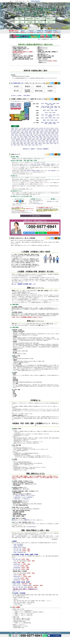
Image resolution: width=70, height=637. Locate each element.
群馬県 (48, 107)
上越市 (44, 136)
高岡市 (21, 143)
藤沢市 (18, 132)
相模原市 (33, 128)
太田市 (45, 137)
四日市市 (29, 139)
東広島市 (25, 136)
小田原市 (22, 132)
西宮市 (56, 133)
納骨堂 (15, 541)
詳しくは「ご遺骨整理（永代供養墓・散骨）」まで (23, 284)
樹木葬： (19, 562)
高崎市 (41, 137)
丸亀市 (36, 143)
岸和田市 (24, 129)
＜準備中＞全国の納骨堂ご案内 (19, 552)
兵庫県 (50, 115)
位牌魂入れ (53, 164)
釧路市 (43, 135)
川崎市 (29, 128)
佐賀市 (48, 143)
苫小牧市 (39, 135)
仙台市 (16, 128)
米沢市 (54, 142)
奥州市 (21, 142)
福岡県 (42, 122)
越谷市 (16, 133)
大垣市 (18, 137)
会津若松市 (18, 139)
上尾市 (57, 132)
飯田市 (15, 137)
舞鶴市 (33, 136)
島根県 (54, 117)
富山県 (46, 112)
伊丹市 (12, 135)
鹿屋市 (48, 139)
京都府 (46, 115)
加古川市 (16, 135)
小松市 (43, 142)
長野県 (55, 107)
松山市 (35, 140)
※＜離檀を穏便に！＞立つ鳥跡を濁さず (21, 498)
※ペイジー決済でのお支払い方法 (36, 203)
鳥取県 (50, 117)
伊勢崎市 (49, 137)
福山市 (21, 136)
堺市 (45, 128)
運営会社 (16, 632)
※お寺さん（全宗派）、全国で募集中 (20, 95)
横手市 (29, 143)
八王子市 (56, 128)
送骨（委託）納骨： (22, 549)
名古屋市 (41, 128)
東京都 (42, 106)
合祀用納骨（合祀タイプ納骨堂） (20, 547)
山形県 (48, 104)
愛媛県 (44, 120)
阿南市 (22, 144)
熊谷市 (41, 132)
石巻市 (37, 136)
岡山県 (42, 117)
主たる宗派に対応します (17, 83)
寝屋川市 (50, 129)
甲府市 (55, 143)
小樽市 (35, 135)
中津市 (32, 142)
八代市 (37, 139)
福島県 (52, 104)
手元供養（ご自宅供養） (19, 593)
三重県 (52, 110)
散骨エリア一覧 (16, 590)
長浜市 (24, 140)
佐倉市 (37, 133)
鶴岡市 (50, 142)
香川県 (48, 120)
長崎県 (50, 122)
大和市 (34, 132)
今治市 (39, 140)
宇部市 (31, 140)
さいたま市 (21, 128)
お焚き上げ (33, 179)
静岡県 (55, 110)
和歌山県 (50, 116)
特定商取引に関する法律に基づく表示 (37, 632)
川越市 (37, 132)
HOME (11, 632)
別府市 (29, 142)
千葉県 (55, 106)
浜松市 (37, 128)
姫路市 (45, 133)
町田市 (12, 129)
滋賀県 (54, 115)
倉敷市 (53, 137)
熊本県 (54, 122)
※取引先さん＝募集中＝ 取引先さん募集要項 (35, 149)
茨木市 (42, 129)
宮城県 (54, 103)
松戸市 (27, 133)
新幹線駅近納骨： (22, 567)
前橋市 (37, 137)
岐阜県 (48, 110)
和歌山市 (40, 143)
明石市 (53, 133)
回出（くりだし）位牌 (45, 170)
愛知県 (44, 110)
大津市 (21, 140)
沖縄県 (54, 123)
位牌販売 (48, 164)
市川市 (20, 133)
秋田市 (25, 143)
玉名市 (40, 139)
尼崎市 (49, 133)
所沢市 (48, 132)
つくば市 (14, 136)
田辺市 (44, 143)
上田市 (55, 136)
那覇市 (57, 139)
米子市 (40, 144)
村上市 (48, 136)
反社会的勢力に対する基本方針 (54, 632)
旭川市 (24, 135)
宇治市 (29, 136)
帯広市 (31, 135)
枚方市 (39, 129)
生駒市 (54, 140)
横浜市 (25, 128)
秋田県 (57, 103)
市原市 (31, 133)
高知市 (26, 144)
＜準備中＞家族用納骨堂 (18, 545)
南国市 (29, 144)
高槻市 (35, 129)
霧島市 (44, 139)
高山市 (22, 137)
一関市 (18, 142)
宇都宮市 (26, 137)
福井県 (54, 112)
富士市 (51, 135)
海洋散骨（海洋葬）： (22, 583)
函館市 (28, 135)
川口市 (45, 132)
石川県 (50, 112)
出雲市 (33, 144)
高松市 (32, 143)
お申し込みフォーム (53, 232)
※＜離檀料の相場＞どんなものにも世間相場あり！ (23, 497)
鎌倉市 (14, 132)
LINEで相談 (41, 232)
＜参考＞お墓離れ (16, 607)
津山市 (57, 137)
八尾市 (46, 129)
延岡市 (18, 143)
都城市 (14, 143)
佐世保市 (43, 140)
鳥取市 (37, 144)
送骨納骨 (43, 164)
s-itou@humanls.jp (31, 526)
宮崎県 (45, 123)
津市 (25, 139)
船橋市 (23, 133)
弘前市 (14, 142)
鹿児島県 (50, 123)
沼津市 (47, 135)
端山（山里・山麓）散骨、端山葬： (25, 587)
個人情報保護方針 (24, 632)
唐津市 (51, 143)
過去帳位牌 (53, 170)
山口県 (57, 117)
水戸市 (54, 135)
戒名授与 (39, 164)
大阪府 (42, 115)
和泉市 (54, 129)
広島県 (46, 117)
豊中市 (28, 129)
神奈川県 (47, 106)
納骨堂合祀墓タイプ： (22, 564)
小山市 (34, 137)
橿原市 (51, 140)
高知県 (55, 120)
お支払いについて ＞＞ (55, 39)
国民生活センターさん (17, 520)
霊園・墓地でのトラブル (35, 473)
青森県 (46, 103)
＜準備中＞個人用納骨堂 (18, 544)
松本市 (51, 136)
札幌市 (12, 128)
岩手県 (50, 103)
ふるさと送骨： (21, 565)
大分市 (25, 142)
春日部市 (52, 132)
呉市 (18, 136)
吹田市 (31, 129)
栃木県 (44, 107)
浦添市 (17, 140)
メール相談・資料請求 (30, 232)
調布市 (20, 129)
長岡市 (40, 136)
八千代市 (41, 133)
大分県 (57, 122)
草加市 (12, 133)
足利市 (30, 137)
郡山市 (22, 139)
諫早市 (47, 140)
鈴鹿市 (33, 139)
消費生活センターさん (30, 520)
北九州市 (52, 128)
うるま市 (13, 140)
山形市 (47, 142)
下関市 (28, 140)
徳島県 (52, 120)
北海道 (42, 103)
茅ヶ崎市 (26, 132)
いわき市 (13, 139)
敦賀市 (15, 144)
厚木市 (30, 132)
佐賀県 (46, 122)
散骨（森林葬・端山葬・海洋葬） (22, 582)
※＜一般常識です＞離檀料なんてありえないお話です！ (24, 495)
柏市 (34, 133)
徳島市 (18, 144)
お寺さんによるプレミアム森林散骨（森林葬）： (28, 585)
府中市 (16, 129)
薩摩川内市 (52, 139)
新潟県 (52, 107)
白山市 (39, 142)
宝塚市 (21, 135)
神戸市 (48, 128)
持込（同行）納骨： (22, 550)
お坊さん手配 (33, 164)
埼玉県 (51, 106)
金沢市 (36, 142)
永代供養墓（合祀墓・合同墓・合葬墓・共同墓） (26, 554)
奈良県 (57, 115)
